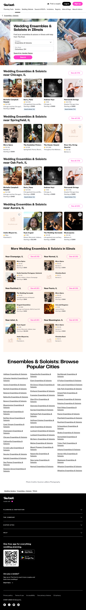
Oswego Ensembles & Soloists (69, 399)
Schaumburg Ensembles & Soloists (67, 427)
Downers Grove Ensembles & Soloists (14, 470)
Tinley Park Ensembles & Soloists (67, 444)
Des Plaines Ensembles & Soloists (13, 463)
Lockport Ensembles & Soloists (42, 431)
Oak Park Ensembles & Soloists (69, 389)
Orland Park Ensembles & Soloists (67, 394)
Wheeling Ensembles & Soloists (69, 471)
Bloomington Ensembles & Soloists (13, 406)
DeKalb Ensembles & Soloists (14, 458)
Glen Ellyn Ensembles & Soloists (39, 400)
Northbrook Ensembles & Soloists (67, 375)
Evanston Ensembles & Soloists (42, 395)
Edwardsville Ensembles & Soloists (40, 375)
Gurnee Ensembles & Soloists (41, 410)
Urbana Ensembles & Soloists (68, 450)
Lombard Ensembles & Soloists (42, 435)
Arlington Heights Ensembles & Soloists (15, 379)
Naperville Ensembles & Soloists (39, 455)
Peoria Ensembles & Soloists (68, 414)
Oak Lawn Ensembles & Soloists (69, 385)
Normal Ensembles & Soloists (41, 467)
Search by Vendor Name (23, 53)
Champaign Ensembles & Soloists (13, 432)
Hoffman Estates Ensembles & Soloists (42, 421)
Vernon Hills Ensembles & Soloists (67, 455)
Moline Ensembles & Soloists (41, 443)
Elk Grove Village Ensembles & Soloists (42, 386)
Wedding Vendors (10, 491)
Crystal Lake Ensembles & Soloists (13, 449)
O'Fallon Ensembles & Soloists (69, 381)
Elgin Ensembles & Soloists (41, 381)
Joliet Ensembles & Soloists (41, 427)
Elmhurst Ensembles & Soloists (42, 391)
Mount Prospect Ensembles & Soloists (41, 448)
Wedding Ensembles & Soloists (25, 72)
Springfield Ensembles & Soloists (67, 438)
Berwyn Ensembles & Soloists (15, 401)
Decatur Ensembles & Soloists (15, 454)
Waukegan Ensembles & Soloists (66, 461)
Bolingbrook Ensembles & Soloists (13, 413)
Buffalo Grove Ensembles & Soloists (14, 419)
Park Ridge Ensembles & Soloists (67, 409)
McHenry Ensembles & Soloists (42, 439)
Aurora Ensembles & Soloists (14, 385)
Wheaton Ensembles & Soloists (69, 467)
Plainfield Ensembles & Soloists (69, 418)
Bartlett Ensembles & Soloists (15, 389)
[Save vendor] (19, 81)
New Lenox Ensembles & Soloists (39, 461)
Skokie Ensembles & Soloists (68, 433)
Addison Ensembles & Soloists (15, 374)
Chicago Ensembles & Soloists (15, 437)
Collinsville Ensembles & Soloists (13, 442)
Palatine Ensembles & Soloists (69, 403)
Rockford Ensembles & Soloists (69, 422)
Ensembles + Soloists (11, 15)
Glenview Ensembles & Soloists (42, 406)
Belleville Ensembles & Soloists (15, 397)
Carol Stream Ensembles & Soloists (13, 425)
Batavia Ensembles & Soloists (15, 393)
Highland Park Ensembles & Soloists (41, 415)
